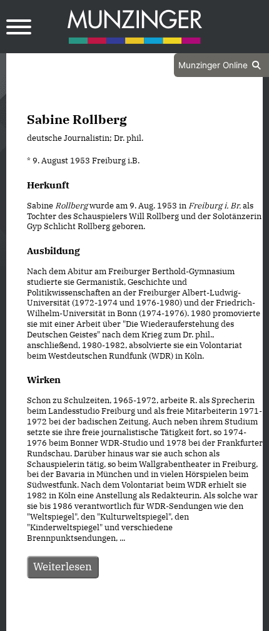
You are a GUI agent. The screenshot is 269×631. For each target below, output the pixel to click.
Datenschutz (103, 620)
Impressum (168, 620)
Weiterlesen (62, 566)
